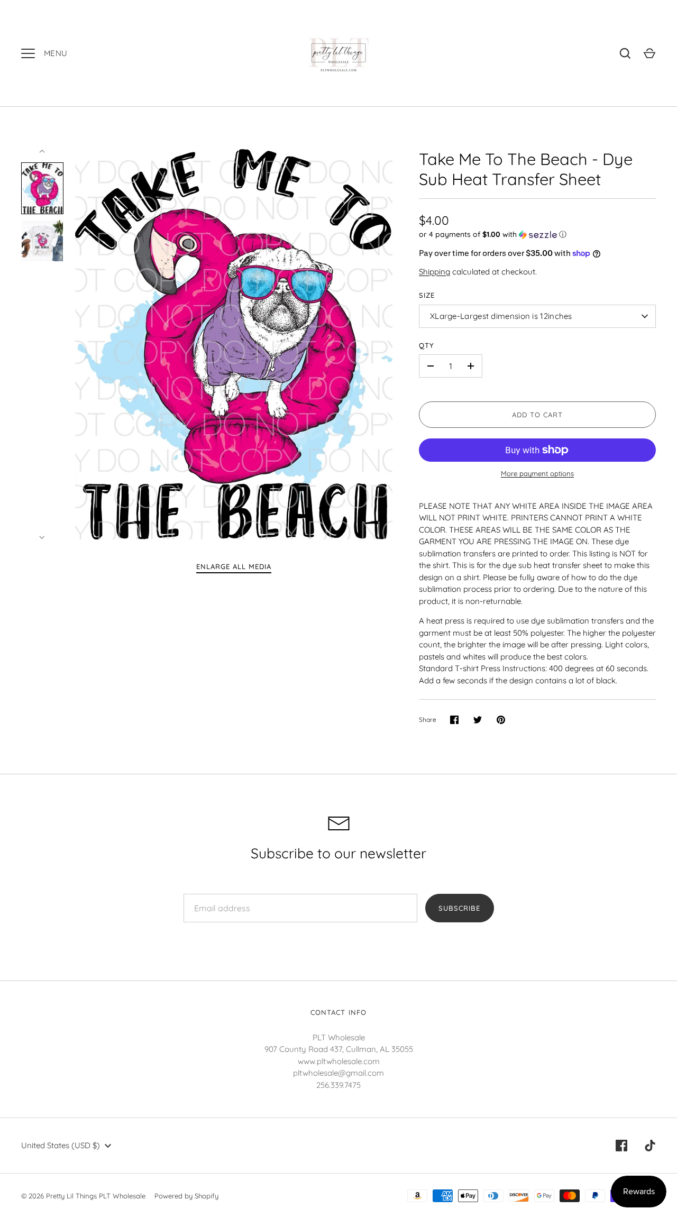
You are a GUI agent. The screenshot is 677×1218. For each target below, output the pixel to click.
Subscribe (459, 908)
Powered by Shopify (186, 1196)
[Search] (625, 53)
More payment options (537, 473)
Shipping (434, 272)
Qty (426, 345)
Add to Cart (537, 414)
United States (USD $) (60, 1145)
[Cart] (649, 53)
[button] (537, 235)
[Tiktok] (650, 1145)
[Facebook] (621, 1145)
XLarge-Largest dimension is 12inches (501, 316)
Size (427, 295)
